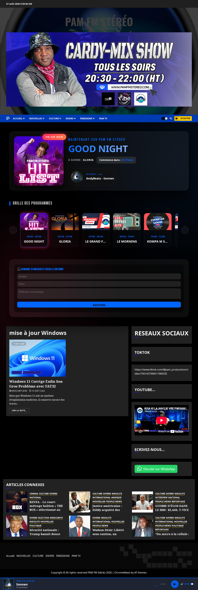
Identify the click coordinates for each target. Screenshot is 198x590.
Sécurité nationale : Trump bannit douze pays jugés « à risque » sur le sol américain (46, 536)
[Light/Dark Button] (164, 118)
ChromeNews (122, 572)
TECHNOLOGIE (32, 372)
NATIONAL (35, 497)
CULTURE (54, 118)
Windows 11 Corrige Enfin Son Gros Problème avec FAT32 (36, 383)
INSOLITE (117, 493)
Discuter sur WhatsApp (159, 469)
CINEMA (34, 493)
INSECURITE (56, 517)
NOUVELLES (35, 118)
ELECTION (43, 517)
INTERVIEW (161, 497)
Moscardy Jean (19, 391)
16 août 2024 (38, 391)
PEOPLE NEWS (114, 501)
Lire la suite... (19, 410)
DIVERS (69, 118)
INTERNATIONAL (102, 497)
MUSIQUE (116, 497)
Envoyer (99, 305)
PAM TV (103, 118)
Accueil (17, 118)
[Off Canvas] (8, 118)
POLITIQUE (35, 525)
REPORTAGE (178, 501)
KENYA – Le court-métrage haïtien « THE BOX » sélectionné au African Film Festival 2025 (46, 509)
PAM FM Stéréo (99, 21)
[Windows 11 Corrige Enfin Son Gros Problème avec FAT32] (37, 358)
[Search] (171, 118)
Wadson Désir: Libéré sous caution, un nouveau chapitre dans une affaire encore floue (110, 536)
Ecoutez (185, 118)
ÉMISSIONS (86, 118)
